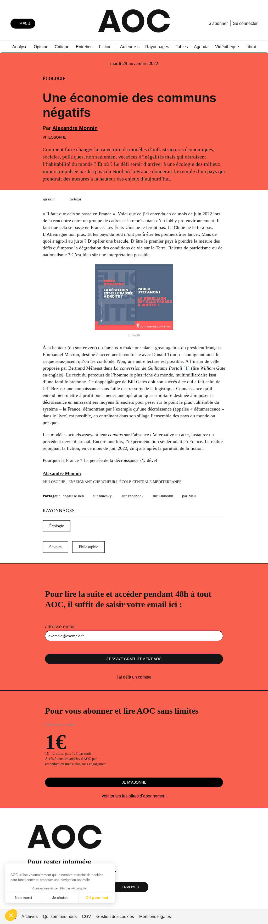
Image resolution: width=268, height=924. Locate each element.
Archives (29, 916)
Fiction (105, 47)
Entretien (84, 47)
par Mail (189, 496)
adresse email (59, 626)
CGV (86, 916)
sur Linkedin (163, 496)
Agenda (201, 47)
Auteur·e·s (129, 47)
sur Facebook (133, 496)
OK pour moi (97, 897)
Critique (62, 47)
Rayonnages (157, 47)
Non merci (23, 897)
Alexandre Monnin (75, 128)
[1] (186, 368)
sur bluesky (103, 496)
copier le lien (73, 496)
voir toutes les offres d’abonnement (134, 796)
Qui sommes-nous (60, 916)
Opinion (41, 47)
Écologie (56, 526)
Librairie (253, 47)
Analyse (19, 47)
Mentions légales (155, 916)
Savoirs (55, 547)
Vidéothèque (227, 47)
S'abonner (218, 23)
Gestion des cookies (115, 916)
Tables (182, 47)
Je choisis (60, 897)
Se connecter (245, 23)
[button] (11, 915)
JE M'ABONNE (134, 782)
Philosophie (88, 547)
